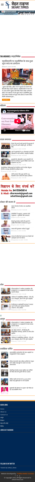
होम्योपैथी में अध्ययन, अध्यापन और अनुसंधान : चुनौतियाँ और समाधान (20, 215)
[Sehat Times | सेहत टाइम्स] (17, 4)
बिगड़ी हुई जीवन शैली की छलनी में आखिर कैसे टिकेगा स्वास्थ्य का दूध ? (21, 222)
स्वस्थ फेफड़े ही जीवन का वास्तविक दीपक (21, 207)
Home (2, 409)
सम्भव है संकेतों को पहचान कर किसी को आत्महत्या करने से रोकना (22, 237)
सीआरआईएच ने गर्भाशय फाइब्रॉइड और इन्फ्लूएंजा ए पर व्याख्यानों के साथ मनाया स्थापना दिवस (22, 290)
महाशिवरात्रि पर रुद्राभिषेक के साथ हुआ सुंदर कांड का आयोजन (17, 62)
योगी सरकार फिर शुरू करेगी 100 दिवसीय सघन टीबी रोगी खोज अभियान (21, 175)
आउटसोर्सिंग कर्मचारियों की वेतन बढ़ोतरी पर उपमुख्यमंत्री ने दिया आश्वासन (21, 353)
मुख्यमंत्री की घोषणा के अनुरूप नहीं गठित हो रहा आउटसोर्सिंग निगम (21, 389)
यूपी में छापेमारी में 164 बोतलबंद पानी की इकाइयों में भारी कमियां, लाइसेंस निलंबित (22, 153)
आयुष (2, 417)
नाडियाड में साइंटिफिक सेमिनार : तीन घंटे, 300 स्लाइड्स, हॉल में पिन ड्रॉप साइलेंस (22, 298)
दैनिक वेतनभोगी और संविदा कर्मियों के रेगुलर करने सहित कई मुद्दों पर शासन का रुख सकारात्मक (22, 363)
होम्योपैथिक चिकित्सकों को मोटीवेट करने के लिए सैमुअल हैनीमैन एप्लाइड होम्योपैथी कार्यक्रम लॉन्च (16, 168)
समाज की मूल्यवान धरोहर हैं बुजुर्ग (20, 229)
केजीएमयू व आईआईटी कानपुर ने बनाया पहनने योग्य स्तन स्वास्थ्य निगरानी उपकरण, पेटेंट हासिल (22, 306)
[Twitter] (17, 476)
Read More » (6, 99)
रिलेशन (2, 420)
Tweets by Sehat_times (8, 468)
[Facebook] (15, 476)
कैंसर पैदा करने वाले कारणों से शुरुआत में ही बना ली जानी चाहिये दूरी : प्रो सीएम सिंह (22, 145)
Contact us (4, 414)
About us (3, 412)
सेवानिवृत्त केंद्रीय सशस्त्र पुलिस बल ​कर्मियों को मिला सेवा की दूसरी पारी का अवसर (21, 371)
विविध (2, 426)
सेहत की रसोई (4, 423)
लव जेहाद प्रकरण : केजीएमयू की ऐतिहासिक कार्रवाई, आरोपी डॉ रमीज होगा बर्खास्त (22, 332)
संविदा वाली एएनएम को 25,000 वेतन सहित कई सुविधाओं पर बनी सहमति (20, 380)
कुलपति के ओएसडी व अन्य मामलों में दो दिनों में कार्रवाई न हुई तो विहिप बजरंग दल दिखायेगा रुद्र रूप (22, 161)
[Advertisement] (17, 33)
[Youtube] (19, 476)
